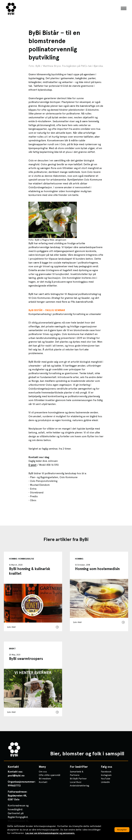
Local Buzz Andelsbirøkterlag (79, 784)
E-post (32, 464)
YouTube (105, 778)
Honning (13, 559)
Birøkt (12, 648)
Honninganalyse (26, 559)
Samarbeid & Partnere (76, 773)
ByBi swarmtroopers (26, 658)
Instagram (106, 775)
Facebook (106, 771)
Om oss (43, 771)
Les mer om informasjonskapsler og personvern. (50, 833)
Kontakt (43, 782)
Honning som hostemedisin (97, 569)
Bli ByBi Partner (78, 778)
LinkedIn (105, 782)
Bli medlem (45, 778)
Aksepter (122, 829)
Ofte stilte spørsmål (49, 775)
